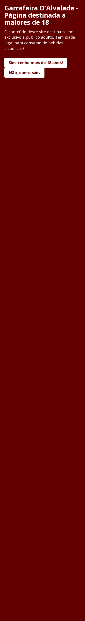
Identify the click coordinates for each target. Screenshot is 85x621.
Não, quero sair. (24, 72)
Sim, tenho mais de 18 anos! (36, 62)
